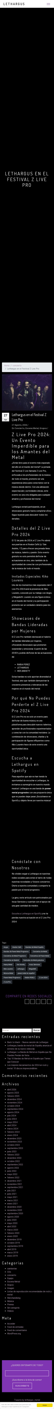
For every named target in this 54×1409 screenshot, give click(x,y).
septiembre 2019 (15, 1246)
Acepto (45, 1405)
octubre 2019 (13, 1243)
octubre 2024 (13, 1106)
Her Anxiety (21, 965)
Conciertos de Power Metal (39, 956)
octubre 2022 (13, 1161)
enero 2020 (12, 1236)
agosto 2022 (13, 1168)
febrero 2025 (13, 1096)
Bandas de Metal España (34, 947)
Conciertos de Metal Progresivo (15, 956)
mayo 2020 (12, 1223)
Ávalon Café (16, 947)
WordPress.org (14, 1333)
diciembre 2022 (14, 1158)
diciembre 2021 (14, 1181)
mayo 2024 (12, 1122)
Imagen (10, 1288)
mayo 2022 (12, 1174)
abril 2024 (11, 1125)
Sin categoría (13, 1308)
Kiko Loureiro (8, 969)
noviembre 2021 (14, 1184)
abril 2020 (11, 1226)
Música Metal (8, 973)
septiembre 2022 (15, 1164)
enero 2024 (12, 1135)
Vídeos (10, 1311)
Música (10, 1301)
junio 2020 (12, 1220)
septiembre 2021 (15, 1187)
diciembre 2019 (14, 1239)
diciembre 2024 (14, 1099)
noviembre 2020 (14, 1210)
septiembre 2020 (15, 1213)
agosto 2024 (13, 1112)
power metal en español (26, 973)
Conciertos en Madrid (11, 960)
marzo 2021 (12, 1200)
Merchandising (13, 1298)
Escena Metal (32, 428)
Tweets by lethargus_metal (27, 1400)
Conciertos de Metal (40, 951)
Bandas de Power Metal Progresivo (16, 951)
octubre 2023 (13, 1145)
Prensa (10, 1304)
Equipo (10, 1278)
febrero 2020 (13, 1233)
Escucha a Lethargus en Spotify (26, 913)
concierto (17, 365)
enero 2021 (12, 1203)
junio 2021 (12, 1194)
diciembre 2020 (14, 1207)
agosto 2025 (13, 1093)
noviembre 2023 (14, 1141)
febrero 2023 (13, 1154)
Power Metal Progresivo (12, 978)
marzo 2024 (12, 1128)
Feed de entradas (15, 1327)
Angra (6, 947)
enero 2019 (12, 1256)
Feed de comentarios (17, 1330)
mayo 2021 (12, 1197)
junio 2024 (12, 1119)
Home (7, 365)
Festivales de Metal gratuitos (33, 960)
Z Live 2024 (43, 978)
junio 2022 (12, 1171)
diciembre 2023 (14, 1138)
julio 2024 (11, 1115)
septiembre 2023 (15, 1148)
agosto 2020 (13, 1217)
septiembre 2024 (15, 1109)
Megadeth (32, 969)
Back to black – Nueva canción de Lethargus (27, 1042)
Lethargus (21, 969)
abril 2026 (11, 1089)
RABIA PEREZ (30, 978)
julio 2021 (11, 1190)
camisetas (12, 1268)
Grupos (43, 428)
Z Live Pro (7, 982)
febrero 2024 (13, 1132)
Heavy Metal (8, 965)
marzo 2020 (12, 1230)
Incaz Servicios (34, 965)
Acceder (11, 1323)
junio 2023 (12, 1151)
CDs (9, 1272)
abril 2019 (11, 1249)
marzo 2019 (12, 1252)
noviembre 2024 (14, 1102)
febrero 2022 (13, 1177)
